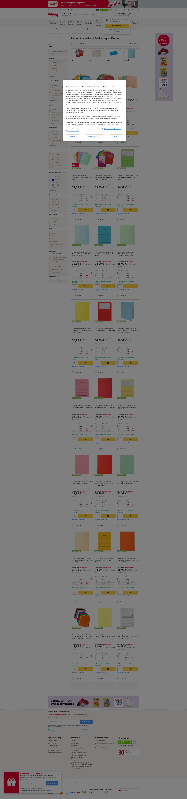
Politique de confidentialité (112, 129)
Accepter (116, 136)
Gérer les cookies (94, 136)
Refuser (72, 136)
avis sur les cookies (73, 131)
